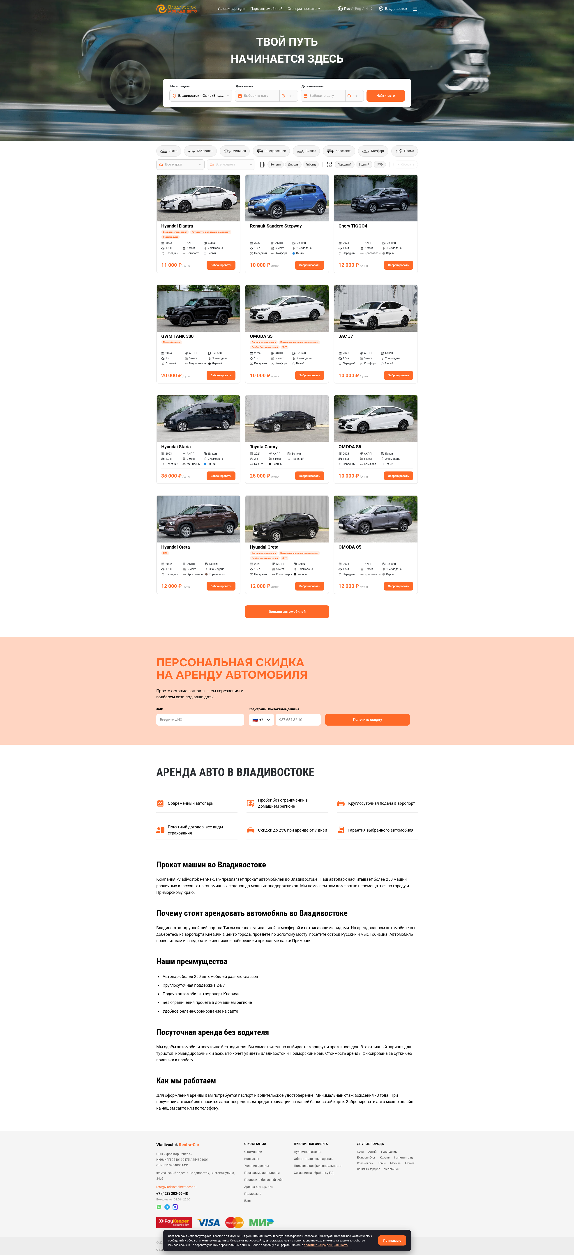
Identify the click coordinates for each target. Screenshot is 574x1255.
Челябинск (391, 1169)
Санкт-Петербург (368, 1169)
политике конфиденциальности (326, 1245)
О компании (253, 1152)
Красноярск (365, 1163)
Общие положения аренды (313, 1159)
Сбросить (407, 164)
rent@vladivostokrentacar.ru (176, 1187)
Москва (395, 1163)
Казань (385, 1157)
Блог (247, 1200)
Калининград (403, 1157)
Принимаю (392, 1240)
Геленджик (389, 1151)
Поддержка (252, 1193)
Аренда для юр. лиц (258, 1186)
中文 (369, 9)
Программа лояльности (262, 1173)
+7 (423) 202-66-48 (172, 1193)
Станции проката (302, 9)
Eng (358, 9)
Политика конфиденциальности (317, 1166)
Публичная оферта (308, 1152)
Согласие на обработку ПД (314, 1173)
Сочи (360, 1151)
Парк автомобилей (266, 9)
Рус (347, 9)
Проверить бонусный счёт (263, 1179)
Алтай (372, 1151)
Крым (382, 1163)
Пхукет (409, 1163)
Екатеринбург (366, 1157)
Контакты (251, 1159)
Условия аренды (231, 9)
